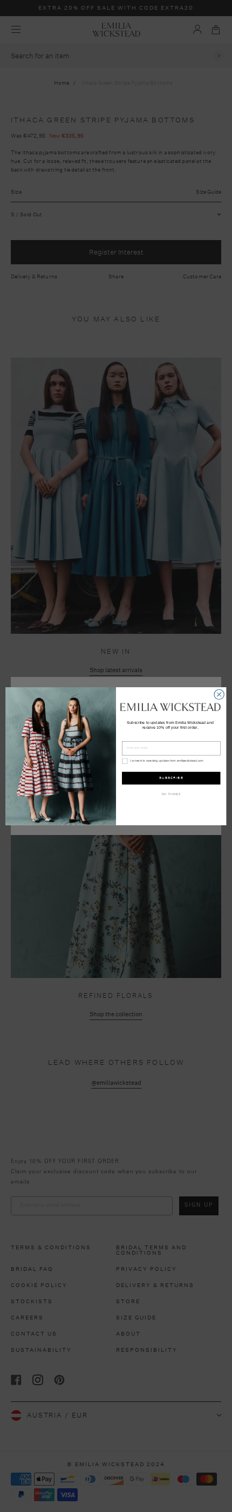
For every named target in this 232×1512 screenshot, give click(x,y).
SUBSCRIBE (171, 777)
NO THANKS (171, 794)
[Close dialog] (219, 694)
